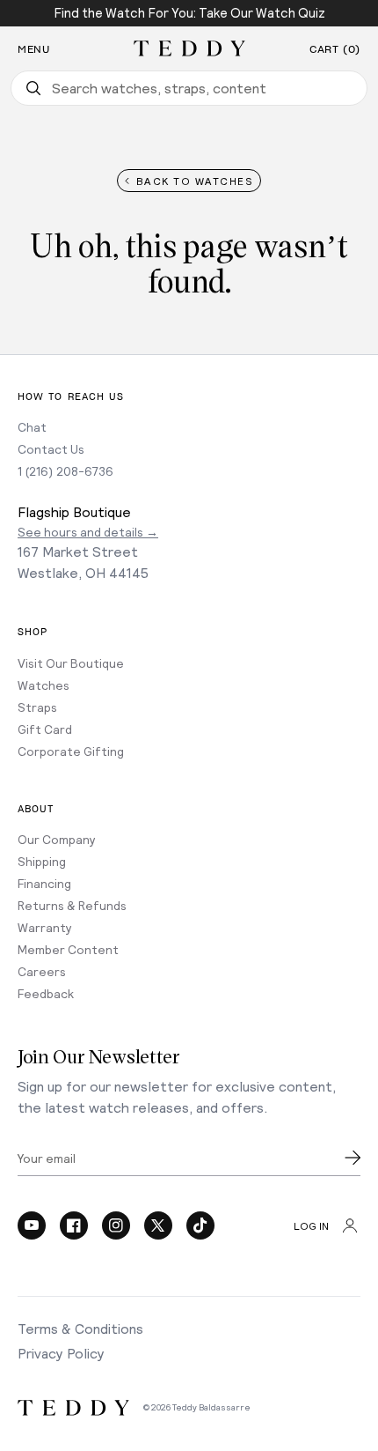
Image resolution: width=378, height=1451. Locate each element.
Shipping (42, 861)
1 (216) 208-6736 (65, 470)
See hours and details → (88, 531)
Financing (44, 883)
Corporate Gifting (71, 751)
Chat (32, 426)
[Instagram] (116, 1225)
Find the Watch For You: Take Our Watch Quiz (189, 12)
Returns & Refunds (72, 905)
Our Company (57, 839)
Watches (43, 684)
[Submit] (352, 1158)
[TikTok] (200, 1225)
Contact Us (51, 448)
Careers (42, 971)
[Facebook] (74, 1225)
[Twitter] (158, 1225)
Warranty (45, 927)
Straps (37, 707)
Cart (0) (334, 49)
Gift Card (45, 729)
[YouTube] (32, 1225)
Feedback (46, 993)
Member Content (68, 949)
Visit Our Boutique (71, 662)
